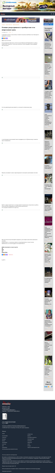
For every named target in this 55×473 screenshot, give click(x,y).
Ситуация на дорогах (32, 437)
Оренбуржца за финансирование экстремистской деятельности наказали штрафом (48, 45)
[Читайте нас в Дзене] (50, 386)
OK (2, 251)
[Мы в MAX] (51, 386)
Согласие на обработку (7, 425)
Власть (3, 440)
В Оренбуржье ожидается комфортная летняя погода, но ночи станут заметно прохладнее (48, 370)
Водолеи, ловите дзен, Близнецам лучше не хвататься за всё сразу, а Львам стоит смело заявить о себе (48, 257)
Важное (29, 435)
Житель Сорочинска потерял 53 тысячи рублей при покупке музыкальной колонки (48, 346)
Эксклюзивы (5, 435)
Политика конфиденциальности (19, 425)
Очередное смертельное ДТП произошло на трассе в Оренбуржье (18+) (48, 301)
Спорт (29, 444)
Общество (30, 442)
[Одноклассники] (4, 38)
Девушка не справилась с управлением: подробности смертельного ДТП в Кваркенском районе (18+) (48, 145)
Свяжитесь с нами (6, 406)
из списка (38, 468)
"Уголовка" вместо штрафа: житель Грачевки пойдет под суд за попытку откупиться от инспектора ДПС (48, 94)
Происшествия (31, 439)
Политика (30, 440)
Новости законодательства (33, 447)
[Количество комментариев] (51, 50)
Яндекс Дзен (4, 252)
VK (2, 248)
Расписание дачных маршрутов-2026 (10, 449)
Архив (3, 433)
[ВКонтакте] (2, 38)
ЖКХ (3, 445)
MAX (3, 249)
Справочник (30, 434)
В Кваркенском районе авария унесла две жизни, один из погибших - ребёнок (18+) (48, 208)
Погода (29, 445)
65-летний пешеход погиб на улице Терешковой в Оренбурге (48, 280)
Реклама (4, 439)
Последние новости (48, 29)
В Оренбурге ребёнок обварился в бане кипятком (48, 167)
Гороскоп (4, 437)
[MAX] (7, 38)
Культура (4, 444)
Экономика (4, 442)
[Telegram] (5, 38)
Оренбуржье (4, 447)
